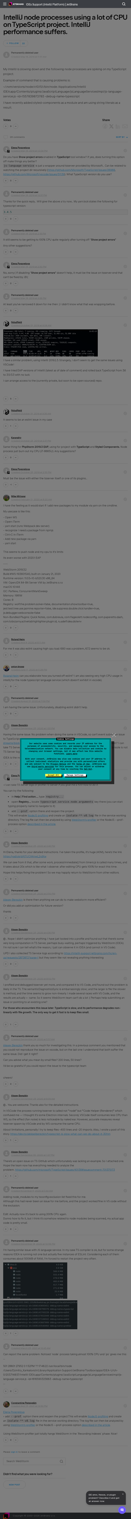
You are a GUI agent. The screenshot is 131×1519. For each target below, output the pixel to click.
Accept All (53, 775)
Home (16, 4)
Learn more (71, 753)
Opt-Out (88, 769)
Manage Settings (75, 775)
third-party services (42, 766)
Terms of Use (83, 764)
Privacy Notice (58, 764)
